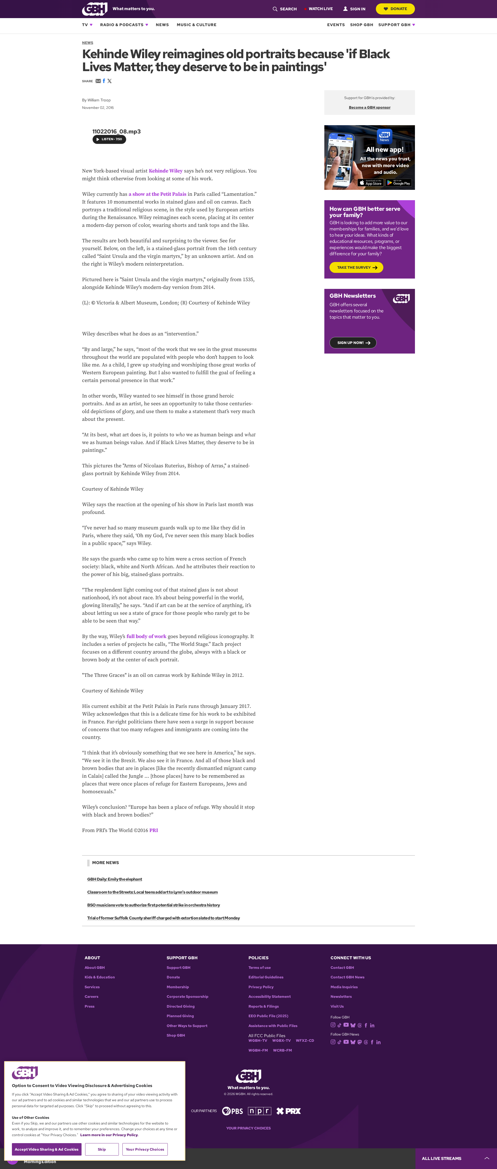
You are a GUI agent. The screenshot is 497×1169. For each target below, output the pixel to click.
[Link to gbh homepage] (94, 8)
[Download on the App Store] (370, 182)
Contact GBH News (347, 977)
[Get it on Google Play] (398, 182)
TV (85, 24)
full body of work (146, 636)
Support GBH (394, 24)
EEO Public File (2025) (268, 1016)
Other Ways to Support (187, 1026)
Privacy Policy (261, 987)
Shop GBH (361, 24)
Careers (91, 996)
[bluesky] (352, 1025)
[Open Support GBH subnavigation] (413, 25)
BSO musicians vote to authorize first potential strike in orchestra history (153, 905)
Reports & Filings (263, 1006)
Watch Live (321, 8)
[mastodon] (359, 1041)
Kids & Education (100, 977)
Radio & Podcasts (122, 24)
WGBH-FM (258, 1050)
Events (336, 24)
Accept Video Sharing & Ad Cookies (47, 1149)
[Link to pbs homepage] (232, 1110)
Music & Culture (197, 24)
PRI (153, 830)
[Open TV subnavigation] (91, 25)
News (162, 24)
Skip (102, 1149)
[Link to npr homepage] (259, 1110)
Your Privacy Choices (248, 1128)
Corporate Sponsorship (187, 996)
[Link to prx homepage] (288, 1110)
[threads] (359, 1025)
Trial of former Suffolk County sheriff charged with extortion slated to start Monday (163, 918)
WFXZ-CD (305, 1040)
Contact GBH (342, 967)
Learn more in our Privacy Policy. (109, 1135)
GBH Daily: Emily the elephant (114, 879)
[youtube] (346, 1024)
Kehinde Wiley (166, 171)
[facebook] (366, 1025)
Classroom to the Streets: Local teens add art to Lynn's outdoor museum (152, 892)
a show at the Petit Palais (157, 194)
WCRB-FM (282, 1050)
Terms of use (259, 967)
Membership (178, 987)
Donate (399, 8)
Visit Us (337, 1006)
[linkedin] (372, 1025)
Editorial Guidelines (265, 977)
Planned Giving (180, 1016)
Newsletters (341, 996)
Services (92, 987)
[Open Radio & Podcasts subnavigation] (146, 25)
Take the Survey (354, 267)
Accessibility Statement (269, 996)
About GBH (95, 967)
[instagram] (333, 1024)
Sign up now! (351, 342)
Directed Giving (181, 1006)
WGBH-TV (257, 1040)
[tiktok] (339, 1025)
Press (89, 1006)
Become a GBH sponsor (370, 107)
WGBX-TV (281, 1040)
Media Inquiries (344, 987)
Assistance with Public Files (272, 1026)
